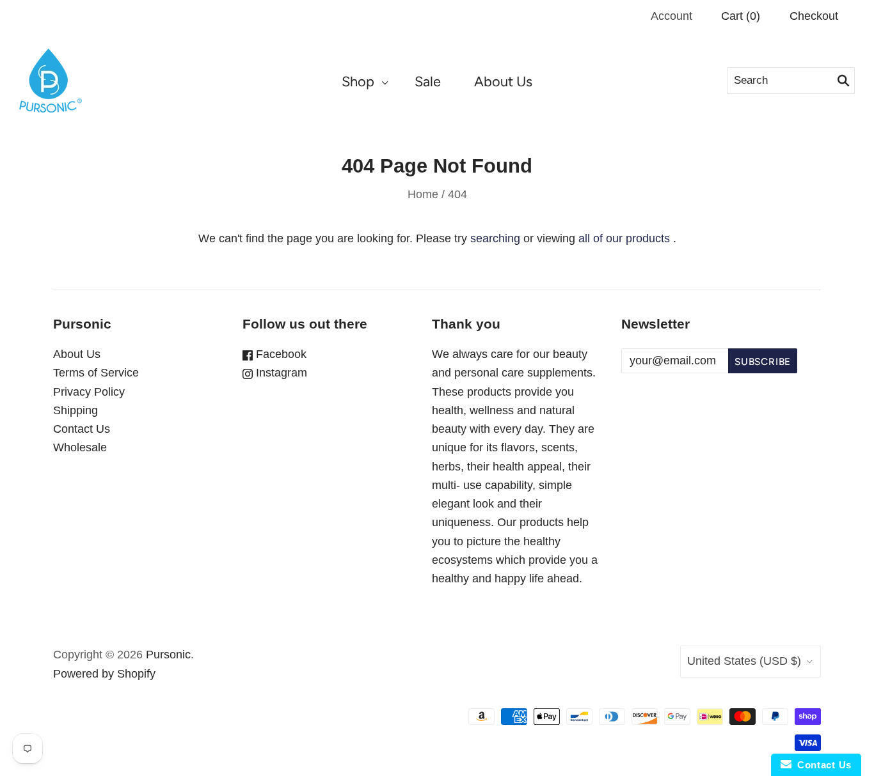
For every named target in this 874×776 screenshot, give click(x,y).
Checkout (814, 16)
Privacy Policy (89, 391)
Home (423, 194)
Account (671, 16)
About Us (503, 81)
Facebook (279, 354)
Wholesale (80, 447)
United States (744, 661)
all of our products (624, 238)
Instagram (280, 372)
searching (495, 238)
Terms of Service (96, 372)
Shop (358, 81)
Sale (428, 81)
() (740, 16)
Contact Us (81, 429)
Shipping (75, 410)
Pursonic (168, 654)
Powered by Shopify (104, 673)
